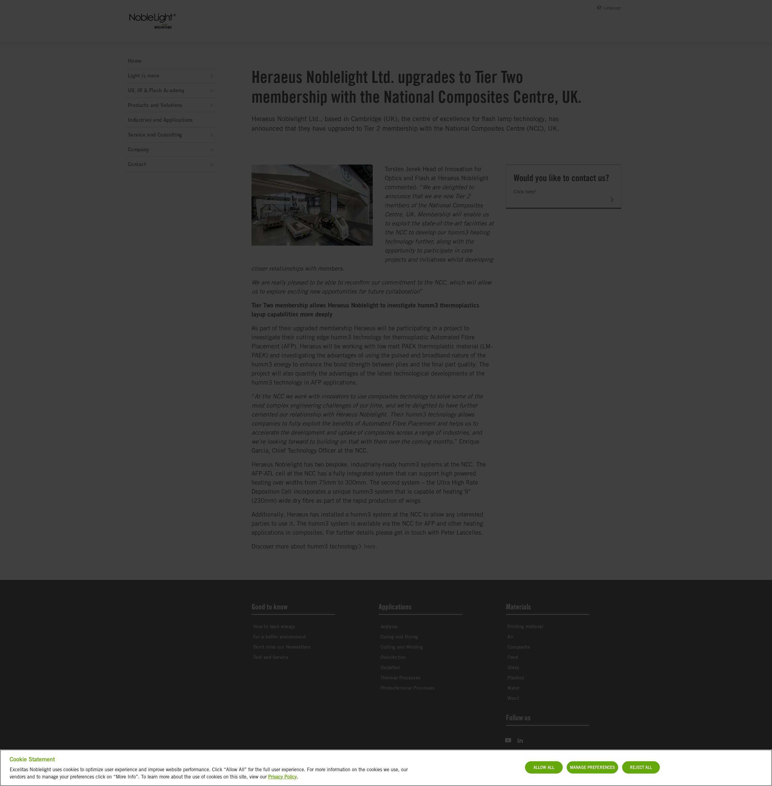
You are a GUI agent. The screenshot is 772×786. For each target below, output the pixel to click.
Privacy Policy (282, 777)
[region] (386, 768)
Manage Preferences (592, 767)
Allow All (543, 767)
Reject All (641, 767)
